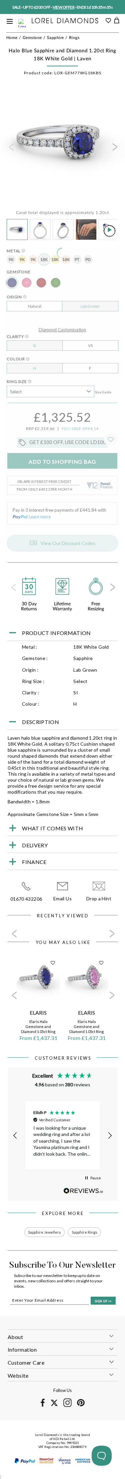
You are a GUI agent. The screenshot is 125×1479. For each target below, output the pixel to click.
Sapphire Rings (84, 1232)
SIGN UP (103, 1301)
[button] (16, 1136)
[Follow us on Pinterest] (81, 1405)
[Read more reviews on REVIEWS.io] (83, 1191)
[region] (63, 1135)
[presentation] (10, 149)
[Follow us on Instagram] (67, 1406)
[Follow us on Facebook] (43, 1405)
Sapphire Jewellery (44, 1232)
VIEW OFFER (63, 7)
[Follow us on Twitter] (54, 1405)
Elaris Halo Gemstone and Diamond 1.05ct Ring (38, 1026)
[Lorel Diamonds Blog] (65, 21)
